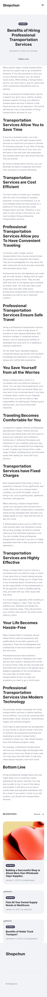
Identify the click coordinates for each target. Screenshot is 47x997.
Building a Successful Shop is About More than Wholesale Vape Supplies (23, 873)
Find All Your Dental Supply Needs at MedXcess (21, 904)
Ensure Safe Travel (23, 317)
